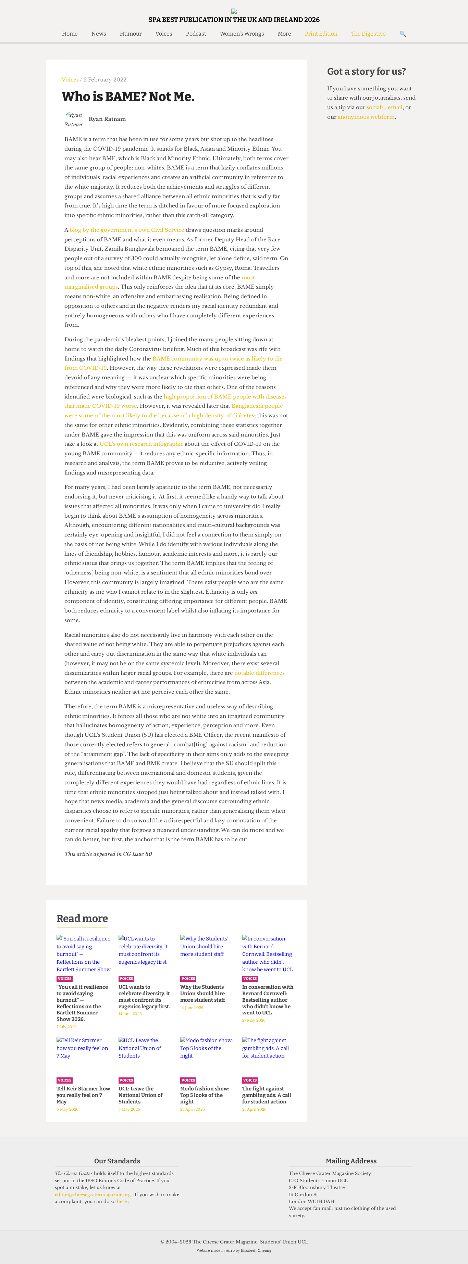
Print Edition (321, 33)
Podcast (196, 33)
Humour (131, 33)
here (122, 1201)
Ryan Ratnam (107, 119)
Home (70, 33)
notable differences (259, 673)
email (394, 107)
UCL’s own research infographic (140, 444)
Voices (164, 33)
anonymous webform (366, 117)
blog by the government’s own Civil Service (127, 230)
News (98, 33)
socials (376, 107)
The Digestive (368, 33)
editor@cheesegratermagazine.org (93, 1194)
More (284, 33)
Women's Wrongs (242, 33)
